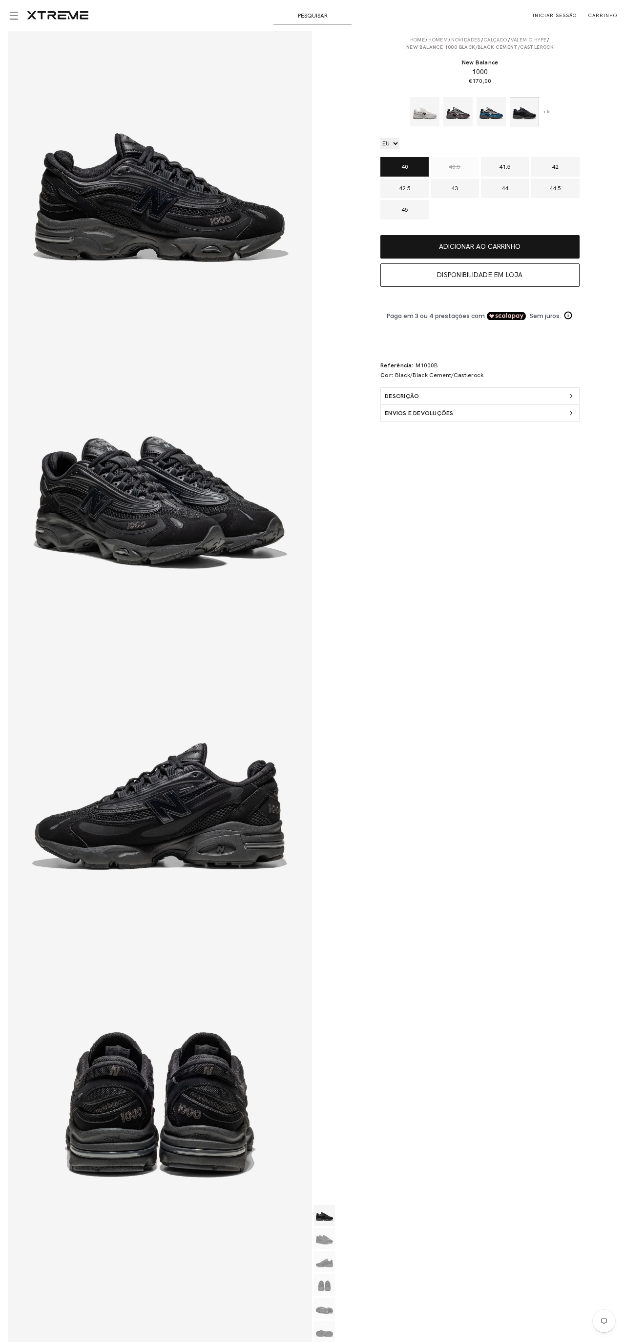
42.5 (405, 188)
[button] (14, 15)
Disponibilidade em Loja (480, 274)
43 (454, 188)
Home (417, 40)
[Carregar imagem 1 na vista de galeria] (324, 1215)
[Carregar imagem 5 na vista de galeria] (324, 1308)
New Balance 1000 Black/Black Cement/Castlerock (480, 47)
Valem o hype (529, 40)
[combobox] (312, 15)
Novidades (465, 40)
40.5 (454, 167)
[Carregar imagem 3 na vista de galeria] (324, 1262)
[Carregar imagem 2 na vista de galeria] (324, 1238)
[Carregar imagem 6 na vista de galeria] (324, 1331)
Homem (438, 40)
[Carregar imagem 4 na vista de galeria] (324, 1285)
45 (404, 210)
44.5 (555, 188)
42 (555, 167)
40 (404, 167)
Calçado (495, 40)
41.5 (505, 167)
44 (504, 188)
